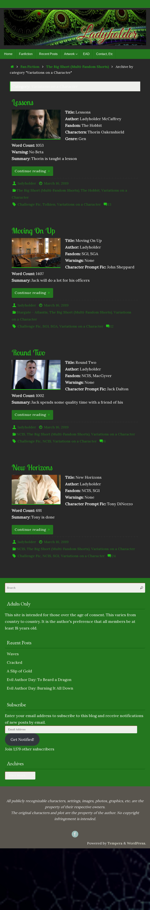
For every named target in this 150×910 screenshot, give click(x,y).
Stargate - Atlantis (32, 312)
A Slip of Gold (19, 671)
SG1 (46, 326)
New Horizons (32, 467)
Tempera (115, 843)
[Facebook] (75, 834)
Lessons (22, 102)
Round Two (28, 352)
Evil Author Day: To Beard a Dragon (39, 679)
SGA (54, 326)
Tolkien (49, 204)
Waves (13, 653)
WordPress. (136, 843)
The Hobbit (90, 190)
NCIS (21, 434)
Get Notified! (22, 739)
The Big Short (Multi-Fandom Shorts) (77, 66)
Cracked (14, 662)
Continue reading (30, 171)
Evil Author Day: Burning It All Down (40, 688)
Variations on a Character (79, 204)
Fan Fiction (30, 66)
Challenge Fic (29, 204)
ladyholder (27, 183)
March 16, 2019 (56, 183)
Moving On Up (33, 230)
